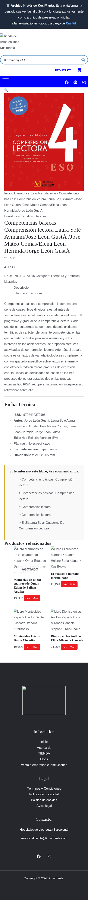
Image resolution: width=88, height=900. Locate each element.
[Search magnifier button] (83, 60)
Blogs (44, 759)
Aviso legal (44, 805)
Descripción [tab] (22, 287)
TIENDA (44, 753)
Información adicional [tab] (28, 293)
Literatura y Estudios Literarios (35, 193)
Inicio (8, 193)
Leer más (32, 598)
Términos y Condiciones (44, 788)
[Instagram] (49, 856)
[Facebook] (39, 856)
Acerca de (44, 747)
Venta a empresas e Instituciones (44, 765)
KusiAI (71, 23)
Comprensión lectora (36, 507)
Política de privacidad (44, 794)
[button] (5, 81)
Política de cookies (44, 800)
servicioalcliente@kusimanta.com (44, 838)
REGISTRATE (63, 70)
